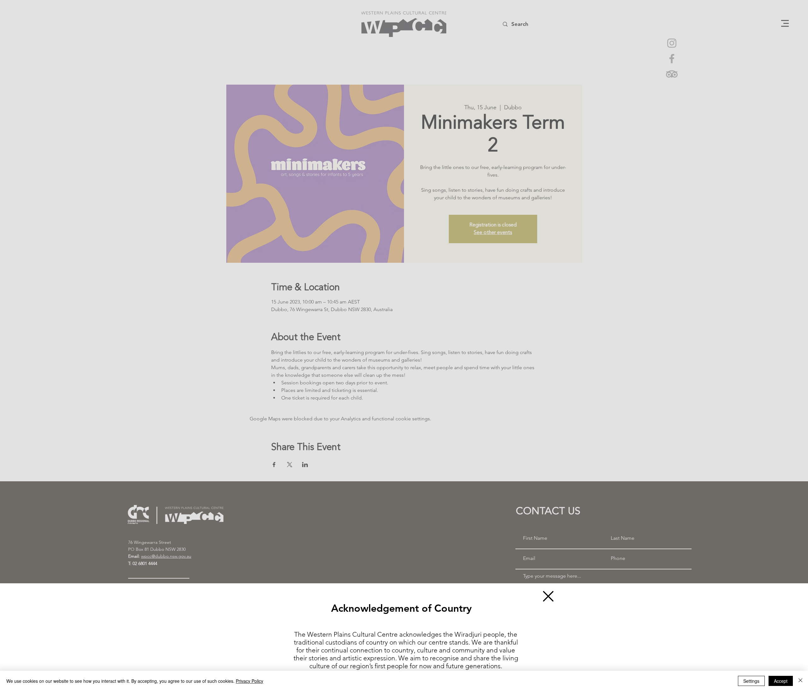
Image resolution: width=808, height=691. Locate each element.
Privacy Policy (249, 681)
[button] (548, 596)
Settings (751, 681)
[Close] (800, 681)
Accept (780, 681)
